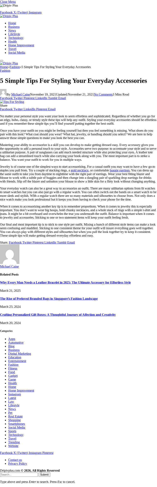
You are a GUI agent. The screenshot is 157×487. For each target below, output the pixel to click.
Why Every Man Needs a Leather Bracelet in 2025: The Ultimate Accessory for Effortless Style (65, 282)
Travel (12, 49)
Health (12, 41)
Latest (12, 398)
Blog (11, 346)
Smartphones (16, 423)
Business (14, 27)
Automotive (16, 342)
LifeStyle (14, 34)
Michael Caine (20, 94)
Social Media (16, 52)
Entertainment (17, 361)
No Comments (103, 94)
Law (11, 401)
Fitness (12, 368)
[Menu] (1, 60)
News (12, 30)
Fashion (5, 70)
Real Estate (15, 416)
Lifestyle (13, 405)
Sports (12, 431)
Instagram (14, 394)
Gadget (13, 376)
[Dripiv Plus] (9, 16)
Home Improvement (21, 45)
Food (11, 372)
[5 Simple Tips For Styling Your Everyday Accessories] (12, 102)
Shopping (14, 420)
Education (14, 357)
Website (13, 446)
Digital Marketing (19, 353)
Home (12, 23)
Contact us (15, 460)
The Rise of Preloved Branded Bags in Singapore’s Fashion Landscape (49, 298)
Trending (14, 442)
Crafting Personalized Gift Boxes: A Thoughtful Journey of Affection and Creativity (58, 314)
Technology (16, 38)
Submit (44, 474)
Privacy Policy (17, 463)
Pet (10, 412)
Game (12, 379)
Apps (11, 339)
